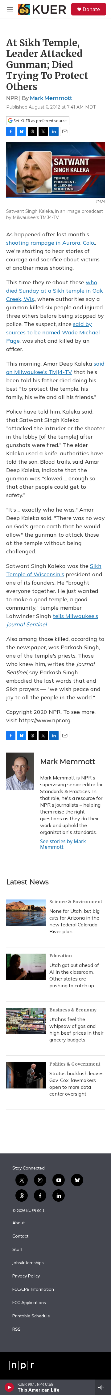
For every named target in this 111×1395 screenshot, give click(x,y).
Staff (17, 1249)
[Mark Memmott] (20, 771)
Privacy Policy (26, 1276)
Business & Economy (73, 1010)
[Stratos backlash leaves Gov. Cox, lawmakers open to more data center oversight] (26, 1075)
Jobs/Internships (28, 1262)
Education (60, 956)
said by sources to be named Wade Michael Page (53, 332)
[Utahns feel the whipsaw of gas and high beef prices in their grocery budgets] (26, 1021)
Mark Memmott (51, 98)
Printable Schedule (31, 1316)
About (18, 1223)
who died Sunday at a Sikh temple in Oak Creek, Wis (54, 291)
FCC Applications (29, 1302)
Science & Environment (75, 901)
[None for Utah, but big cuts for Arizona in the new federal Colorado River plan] (26, 912)
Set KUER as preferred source (40, 120)
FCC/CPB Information (33, 1289)
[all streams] (103, 1387)
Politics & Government (75, 1064)
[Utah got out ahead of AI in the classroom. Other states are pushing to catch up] (26, 967)
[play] (9, 1387)
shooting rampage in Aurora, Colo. (50, 242)
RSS (16, 1329)
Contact (20, 1236)
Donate (91, 9)
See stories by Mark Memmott (63, 844)
